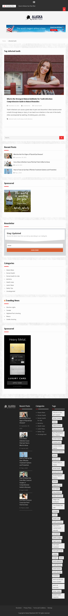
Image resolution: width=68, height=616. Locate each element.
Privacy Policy (27, 607)
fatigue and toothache (56, 501)
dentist (55, 481)
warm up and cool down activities (58, 580)
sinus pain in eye (57, 550)
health (55, 515)
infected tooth (12, 119)
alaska (55, 422)
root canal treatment (56, 546)
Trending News (12, 300)
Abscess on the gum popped (57, 414)
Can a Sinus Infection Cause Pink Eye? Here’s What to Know (31, 162)
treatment (56, 576)
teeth (61, 558)
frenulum (55, 511)
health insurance (57, 522)
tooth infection (57, 572)
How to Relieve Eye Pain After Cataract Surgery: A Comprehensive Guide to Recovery (25, 482)
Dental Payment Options (57, 477)
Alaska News (10, 270)
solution (55, 554)
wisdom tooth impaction (57, 596)
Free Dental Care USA (58, 507)
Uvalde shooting (11, 319)
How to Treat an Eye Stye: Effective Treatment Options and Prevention (34, 170)
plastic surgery (57, 537)
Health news (10, 282)
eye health (56, 489)
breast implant (57, 438)
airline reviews (57, 418)
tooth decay (20, 119)
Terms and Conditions (39, 607)
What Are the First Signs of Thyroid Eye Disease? (28, 154)
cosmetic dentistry (58, 452)
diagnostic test (57, 485)
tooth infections (28, 119)
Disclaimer (19, 607)
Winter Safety (57, 591)
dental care (56, 459)
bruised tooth (57, 442)
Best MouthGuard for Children (58, 434)
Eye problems (57, 492)
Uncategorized (10, 291)
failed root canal (57, 496)
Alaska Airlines (57, 425)
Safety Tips (9, 288)
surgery (55, 558)
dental (55, 455)
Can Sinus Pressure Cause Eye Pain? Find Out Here (25, 502)
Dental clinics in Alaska (57, 464)
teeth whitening (57, 561)
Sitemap (50, 607)
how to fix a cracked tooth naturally (57, 528)
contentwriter (26, 105)
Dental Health (38, 105)
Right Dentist (56, 541)
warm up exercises (55, 586)
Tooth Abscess (57, 565)
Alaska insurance (58, 429)
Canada (8, 310)
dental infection (57, 472)
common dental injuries (57, 447)
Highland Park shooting (13, 313)
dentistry (9, 279)
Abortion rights (10, 307)
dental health (56, 468)
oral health (56, 534)
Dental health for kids (13, 276)
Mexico (8, 316)
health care (56, 518)
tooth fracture (57, 568)
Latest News (10, 285)
